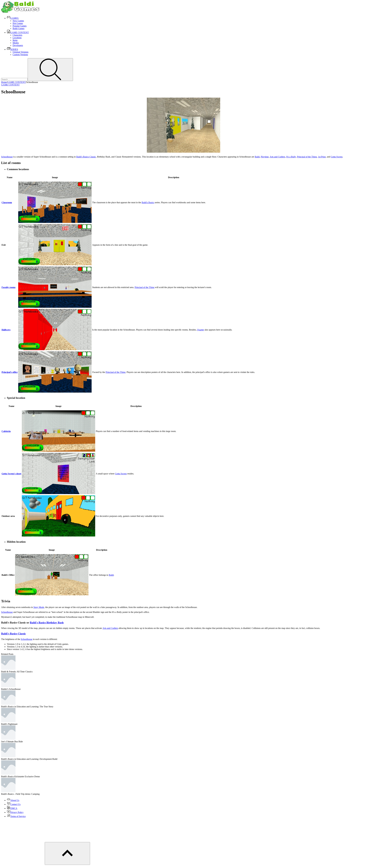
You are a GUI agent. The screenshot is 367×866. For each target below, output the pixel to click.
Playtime (265, 157)
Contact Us (15, 804)
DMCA (13, 808)
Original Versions (20, 52)
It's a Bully (291, 157)
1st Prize (322, 157)
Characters (17, 35)
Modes (16, 43)
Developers (18, 45)
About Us (14, 800)
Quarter (200, 330)
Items (15, 40)
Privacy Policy (17, 812)
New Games (18, 20)
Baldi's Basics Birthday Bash (47, 622)
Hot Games (18, 23)
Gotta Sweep (336, 157)
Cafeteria (6, 431)
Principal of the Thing (307, 157)
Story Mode (38, 607)
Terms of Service (18, 816)
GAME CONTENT (19, 32)
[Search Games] (50, 69)
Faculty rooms (8, 287)
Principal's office (10, 372)
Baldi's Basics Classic (86, 157)
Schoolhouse (7, 157)
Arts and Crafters (277, 157)
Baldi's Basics (148, 202)
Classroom (7, 202)
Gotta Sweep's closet (11, 473)
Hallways (6, 330)
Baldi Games (18, 28)
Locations (17, 37)
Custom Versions (20, 54)
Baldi (257, 157)
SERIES (14, 49)
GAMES (14, 18)
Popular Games (20, 26)
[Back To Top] (67, 853)
